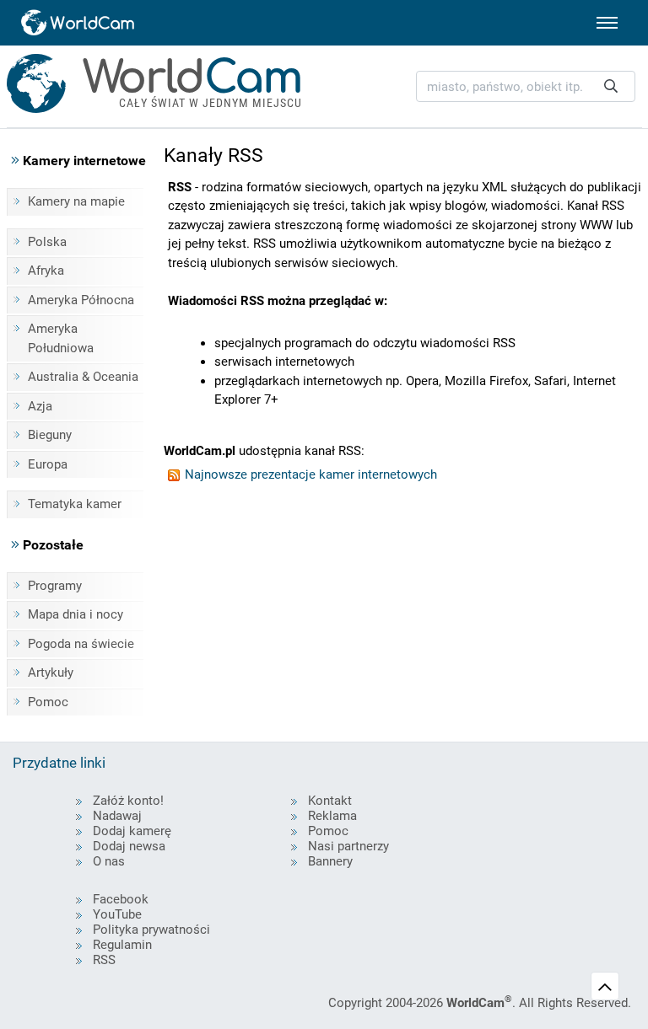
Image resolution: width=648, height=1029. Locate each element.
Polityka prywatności (151, 929)
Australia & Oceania (83, 376)
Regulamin (122, 944)
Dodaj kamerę (132, 831)
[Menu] (607, 22)
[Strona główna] (78, 23)
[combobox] (525, 86)
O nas (109, 861)
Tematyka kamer (75, 504)
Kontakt (330, 800)
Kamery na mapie (76, 201)
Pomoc (48, 702)
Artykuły (50, 672)
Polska (47, 241)
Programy (55, 585)
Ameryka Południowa (61, 338)
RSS (104, 959)
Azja (40, 406)
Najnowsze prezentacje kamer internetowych (309, 474)
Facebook (120, 899)
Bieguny (50, 434)
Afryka (46, 270)
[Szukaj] (611, 86)
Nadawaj (117, 815)
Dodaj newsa (129, 846)
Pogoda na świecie (81, 643)
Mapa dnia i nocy (75, 614)
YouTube (117, 914)
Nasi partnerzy (348, 846)
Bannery (330, 861)
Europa (48, 464)
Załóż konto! (128, 800)
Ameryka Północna (81, 300)
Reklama (332, 815)
